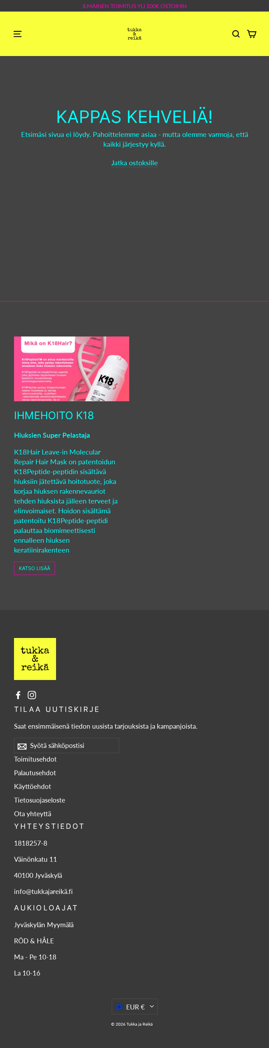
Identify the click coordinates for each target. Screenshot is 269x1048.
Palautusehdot (35, 773)
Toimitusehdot (35, 759)
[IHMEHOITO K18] (71, 368)
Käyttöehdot (32, 786)
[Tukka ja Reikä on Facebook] (18, 694)
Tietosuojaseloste (39, 800)
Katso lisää (34, 568)
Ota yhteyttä (32, 814)
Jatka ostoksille (134, 162)
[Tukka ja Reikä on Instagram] (32, 694)
